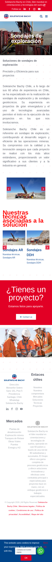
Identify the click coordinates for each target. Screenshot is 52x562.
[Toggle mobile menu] (46, 16)
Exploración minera (14, 438)
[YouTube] (21, 412)
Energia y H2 (14, 451)
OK (26, 557)
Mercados (37, 400)
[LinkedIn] (7, 412)
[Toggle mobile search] (41, 16)
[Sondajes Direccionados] (14, 237)
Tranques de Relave (14, 441)
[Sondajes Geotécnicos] (38, 237)
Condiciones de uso (25, 513)
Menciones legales (27, 509)
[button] (9, 189)
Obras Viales (14, 445)
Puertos (14, 448)
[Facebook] (12, 412)
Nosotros (37, 391)
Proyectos (37, 409)
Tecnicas (37, 406)
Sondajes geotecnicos (37, 263)
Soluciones (37, 403)
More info (45, 545)
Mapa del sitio (37, 517)
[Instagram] (16, 412)
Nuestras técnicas (11, 259)
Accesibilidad (24, 517)
